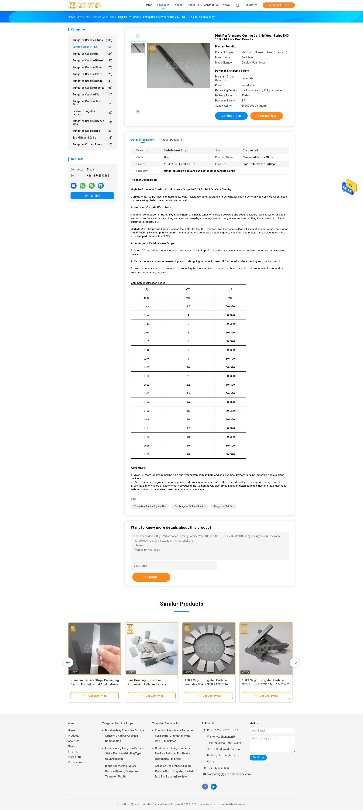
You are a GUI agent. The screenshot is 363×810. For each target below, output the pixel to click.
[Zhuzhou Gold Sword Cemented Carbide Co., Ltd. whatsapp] (83, 185)
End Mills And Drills (92, 137)
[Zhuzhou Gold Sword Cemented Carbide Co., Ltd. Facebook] (205, 786)
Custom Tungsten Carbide (92, 113)
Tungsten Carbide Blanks (92, 60)
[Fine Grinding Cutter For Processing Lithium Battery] (151, 648)
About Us (73, 741)
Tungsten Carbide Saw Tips (92, 103)
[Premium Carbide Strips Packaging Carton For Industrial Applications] (94, 648)
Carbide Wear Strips (92, 46)
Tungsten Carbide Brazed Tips (92, 122)
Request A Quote (278, 5)
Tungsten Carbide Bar (92, 53)
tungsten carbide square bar (150, 506)
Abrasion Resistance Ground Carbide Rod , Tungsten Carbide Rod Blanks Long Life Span (174, 771)
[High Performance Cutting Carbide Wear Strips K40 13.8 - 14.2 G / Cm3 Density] (178, 65)
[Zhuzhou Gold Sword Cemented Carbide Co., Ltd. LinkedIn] (214, 786)
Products (73, 735)
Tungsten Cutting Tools (92, 144)
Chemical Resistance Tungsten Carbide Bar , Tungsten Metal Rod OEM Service (174, 736)
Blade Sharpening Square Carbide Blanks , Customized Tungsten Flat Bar (122, 771)
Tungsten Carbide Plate (92, 74)
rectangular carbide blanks (190, 506)
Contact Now (92, 195)
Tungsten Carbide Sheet (92, 67)
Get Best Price (231, 116)
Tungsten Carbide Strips (92, 40)
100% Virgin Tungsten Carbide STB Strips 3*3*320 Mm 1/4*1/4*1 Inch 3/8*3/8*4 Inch (266, 684)
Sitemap (73, 751)
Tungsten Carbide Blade (92, 80)
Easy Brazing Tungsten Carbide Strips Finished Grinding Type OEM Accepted (124, 753)
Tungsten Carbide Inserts (92, 87)
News (71, 746)
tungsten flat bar (223, 506)
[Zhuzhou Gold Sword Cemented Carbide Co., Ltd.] (84, 5)
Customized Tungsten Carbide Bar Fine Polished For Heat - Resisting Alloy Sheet (174, 753)
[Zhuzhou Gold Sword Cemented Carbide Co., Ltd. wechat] (92, 185)
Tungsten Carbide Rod (92, 130)
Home (71, 730)
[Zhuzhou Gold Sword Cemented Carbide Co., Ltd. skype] (101, 185)
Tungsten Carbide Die (92, 94)
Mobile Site (74, 756)
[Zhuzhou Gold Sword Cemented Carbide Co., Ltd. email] (74, 185)
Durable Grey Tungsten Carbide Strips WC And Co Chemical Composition (124, 736)
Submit (151, 577)
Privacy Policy (76, 762)
